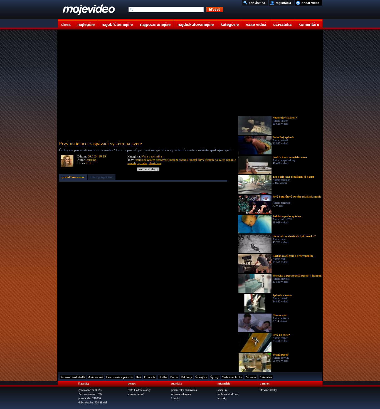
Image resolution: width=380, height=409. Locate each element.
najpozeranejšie (155, 24)
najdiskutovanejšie (195, 24)
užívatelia (282, 24)
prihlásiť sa (257, 2)
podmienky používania (184, 389)
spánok (183, 159)
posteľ (193, 159)
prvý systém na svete (211, 159)
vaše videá (256, 24)
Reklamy (186, 377)
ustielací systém (145, 159)
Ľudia (174, 377)
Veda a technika (152, 156)
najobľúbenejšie (117, 24)
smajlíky (222, 389)
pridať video (310, 2)
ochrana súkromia (181, 394)
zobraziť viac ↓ (148, 169)
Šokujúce (201, 377)
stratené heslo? (136, 394)
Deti (138, 377)
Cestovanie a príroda (119, 377)
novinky (222, 398)
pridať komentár (73, 177)
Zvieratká (266, 377)
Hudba (163, 377)
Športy (214, 377)
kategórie (230, 24)
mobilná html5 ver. (228, 394)
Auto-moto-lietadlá (73, 377)
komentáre (308, 24)
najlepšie (86, 24)
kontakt (175, 398)
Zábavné (250, 377)
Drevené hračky (268, 389)
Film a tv (150, 377)
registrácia (283, 2)
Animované (95, 377)
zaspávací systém (167, 159)
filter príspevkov (101, 177)
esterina (91, 159)
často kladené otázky (139, 389)
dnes (66, 24)
